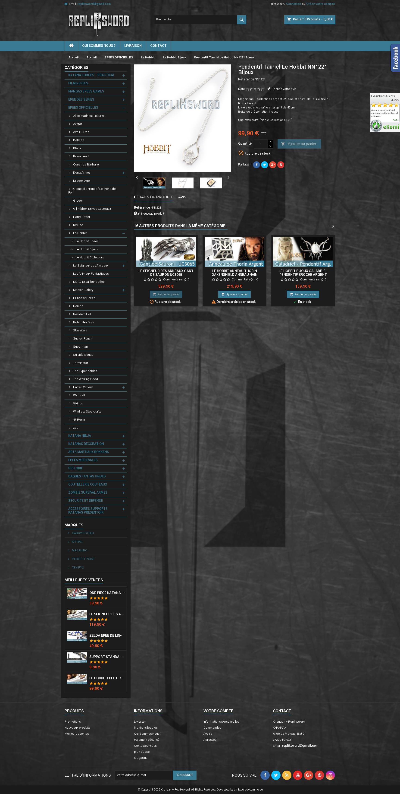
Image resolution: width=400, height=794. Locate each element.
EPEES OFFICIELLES (83, 107)
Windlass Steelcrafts (87, 411)
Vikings (78, 403)
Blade (77, 148)
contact (158, 46)
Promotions (73, 721)
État (137, 213)
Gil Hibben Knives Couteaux (92, 208)
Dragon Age (81, 180)
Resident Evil (82, 314)
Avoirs (207, 733)
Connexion (293, 4)
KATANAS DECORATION (86, 444)
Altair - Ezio (81, 132)
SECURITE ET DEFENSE (85, 500)
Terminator (80, 363)
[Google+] (272, 164)
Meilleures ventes (77, 733)
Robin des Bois (83, 322)
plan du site (142, 751)
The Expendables (85, 371)
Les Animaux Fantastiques (91, 273)
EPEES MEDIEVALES (83, 460)
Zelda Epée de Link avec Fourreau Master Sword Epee (107, 635)
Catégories (76, 68)
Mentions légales (145, 727)
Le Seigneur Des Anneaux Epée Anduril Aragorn (107, 614)
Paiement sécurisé (146, 739)
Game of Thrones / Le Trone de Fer (92, 190)
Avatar (77, 124)
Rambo (78, 306)
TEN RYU (77, 567)
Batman (78, 140)
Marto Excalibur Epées (88, 281)
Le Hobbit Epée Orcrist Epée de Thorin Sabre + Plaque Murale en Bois (107, 678)
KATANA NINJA (79, 436)
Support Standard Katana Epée (107, 657)
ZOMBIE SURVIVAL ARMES (87, 492)
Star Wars (80, 330)
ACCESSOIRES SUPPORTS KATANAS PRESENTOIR (88, 511)
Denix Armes (81, 172)
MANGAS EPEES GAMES (86, 91)
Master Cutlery (83, 290)
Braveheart (81, 156)
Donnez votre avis (284, 89)
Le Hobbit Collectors (89, 257)
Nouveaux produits (77, 727)
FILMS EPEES (78, 83)
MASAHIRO (79, 550)
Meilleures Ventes (84, 580)
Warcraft (79, 395)
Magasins (140, 757)
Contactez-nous (145, 745)
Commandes (212, 727)
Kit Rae (78, 225)
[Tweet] (264, 164)
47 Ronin (79, 419)
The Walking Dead (85, 379)
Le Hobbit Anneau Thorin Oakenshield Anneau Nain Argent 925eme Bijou (234, 275)
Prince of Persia (84, 298)
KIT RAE (77, 541)
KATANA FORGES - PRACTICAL (91, 75)
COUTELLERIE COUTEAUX (87, 484)
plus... (396, 120)
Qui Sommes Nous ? (99, 46)
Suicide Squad (83, 354)
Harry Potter (81, 217)
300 (75, 427)
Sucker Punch (82, 338)
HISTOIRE (75, 468)
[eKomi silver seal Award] (376, 126)
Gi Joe (77, 200)
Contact (282, 711)
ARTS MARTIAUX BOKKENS (88, 452)
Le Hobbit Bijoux (86, 249)
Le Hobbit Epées (86, 241)
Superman (80, 346)
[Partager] (256, 164)
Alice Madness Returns (88, 116)
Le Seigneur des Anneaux (90, 265)
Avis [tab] (182, 197)
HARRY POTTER (82, 533)
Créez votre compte (320, 4)
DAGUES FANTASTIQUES (87, 476)
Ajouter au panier (298, 144)
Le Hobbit (80, 233)
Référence (246, 79)
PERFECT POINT (83, 559)
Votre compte (218, 711)
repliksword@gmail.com (94, 4)
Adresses (209, 739)
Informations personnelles (221, 721)
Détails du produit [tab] (153, 197)
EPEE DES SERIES (81, 99)
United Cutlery (83, 387)
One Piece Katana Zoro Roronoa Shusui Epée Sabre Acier (107, 593)
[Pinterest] (280, 164)
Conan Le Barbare (86, 164)
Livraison (133, 46)
